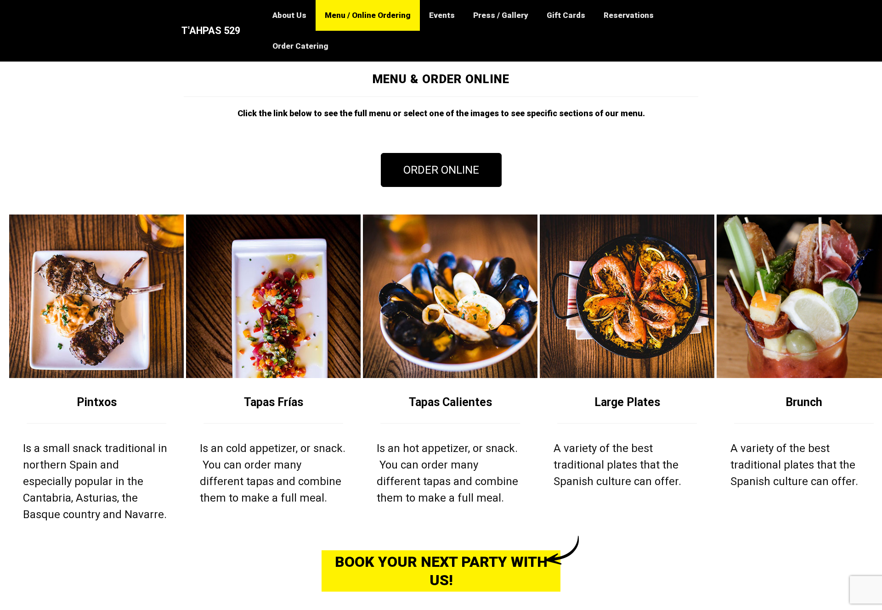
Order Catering (300, 46)
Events (442, 15)
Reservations (629, 15)
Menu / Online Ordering (368, 15)
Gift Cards (566, 15)
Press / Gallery (500, 15)
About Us (289, 15)
